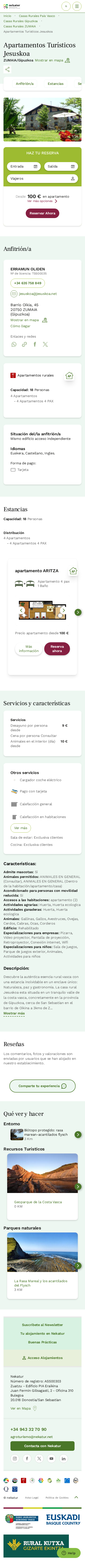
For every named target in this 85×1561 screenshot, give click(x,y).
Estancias (55, 84)
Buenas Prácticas (42, 1342)
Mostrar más (14, 1013)
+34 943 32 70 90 (28, 1429)
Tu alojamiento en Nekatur (42, 1333)
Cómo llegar (20, 326)
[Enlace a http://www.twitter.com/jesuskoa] (45, 347)
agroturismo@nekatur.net (31, 1437)
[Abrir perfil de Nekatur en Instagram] (14, 1458)
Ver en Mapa (20, 1408)
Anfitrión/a (24, 84)
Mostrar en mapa (49, 60)
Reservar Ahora (42, 213)
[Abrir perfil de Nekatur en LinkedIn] (63, 1458)
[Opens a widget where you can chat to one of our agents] (69, 1553)
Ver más (20, 828)
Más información (29, 648)
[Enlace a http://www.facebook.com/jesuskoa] (34, 347)
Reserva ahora (57, 648)
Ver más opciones (40, 201)
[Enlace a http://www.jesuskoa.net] (24, 347)
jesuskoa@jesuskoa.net (38, 294)
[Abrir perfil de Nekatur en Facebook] (27, 1458)
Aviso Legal (31, 1497)
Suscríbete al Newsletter (42, 1325)
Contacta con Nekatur (42, 1446)
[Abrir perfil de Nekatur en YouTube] (51, 1458)
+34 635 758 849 (27, 283)
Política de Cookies (57, 1497)
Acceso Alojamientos (45, 1358)
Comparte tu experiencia (39, 1086)
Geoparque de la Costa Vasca (38, 1202)
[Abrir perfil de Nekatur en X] (39, 1458)
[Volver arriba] (76, 1497)
